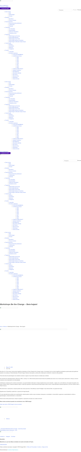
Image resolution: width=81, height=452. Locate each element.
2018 (18, 63)
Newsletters (11, 46)
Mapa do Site (45, 446)
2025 (18, 57)
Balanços (11, 47)
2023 (18, 60)
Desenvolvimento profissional (15, 23)
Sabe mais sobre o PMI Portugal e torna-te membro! (11, 404)
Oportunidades (12, 30)
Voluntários (7, 27)
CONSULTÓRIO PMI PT (18, 68)
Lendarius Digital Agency (13, 449)
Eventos (7, 50)
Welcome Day (16, 75)
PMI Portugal (11, 14)
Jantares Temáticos (17, 70)
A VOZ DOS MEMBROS (18, 54)
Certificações (12, 24)
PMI (10, 13)
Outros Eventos (16, 78)
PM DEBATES (16, 71)
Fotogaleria (11, 48)
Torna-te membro (12, 20)
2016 (18, 66)
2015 (18, 67)
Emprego (11, 26)
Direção (10, 16)
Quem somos (8, 11)
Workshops (15, 77)
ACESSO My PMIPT (5, 8)
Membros (7, 17)
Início (1, 326)
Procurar (79, 9)
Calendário (11, 51)
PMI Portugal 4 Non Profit (14, 38)
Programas (7, 34)
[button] (40, 159)
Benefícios (11, 18)
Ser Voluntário (12, 28)
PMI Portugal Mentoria (13, 37)
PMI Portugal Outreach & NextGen (16, 40)
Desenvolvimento (9, 21)
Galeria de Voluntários (13, 31)
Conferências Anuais (17, 56)
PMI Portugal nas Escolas (14, 36)
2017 (18, 64)
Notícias (10, 44)
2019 (18, 61)
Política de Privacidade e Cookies (34, 446)
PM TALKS (15, 74)
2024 (18, 58)
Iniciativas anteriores (13, 53)
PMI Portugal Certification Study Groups (17, 41)
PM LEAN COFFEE (17, 73)
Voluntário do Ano (12, 33)
